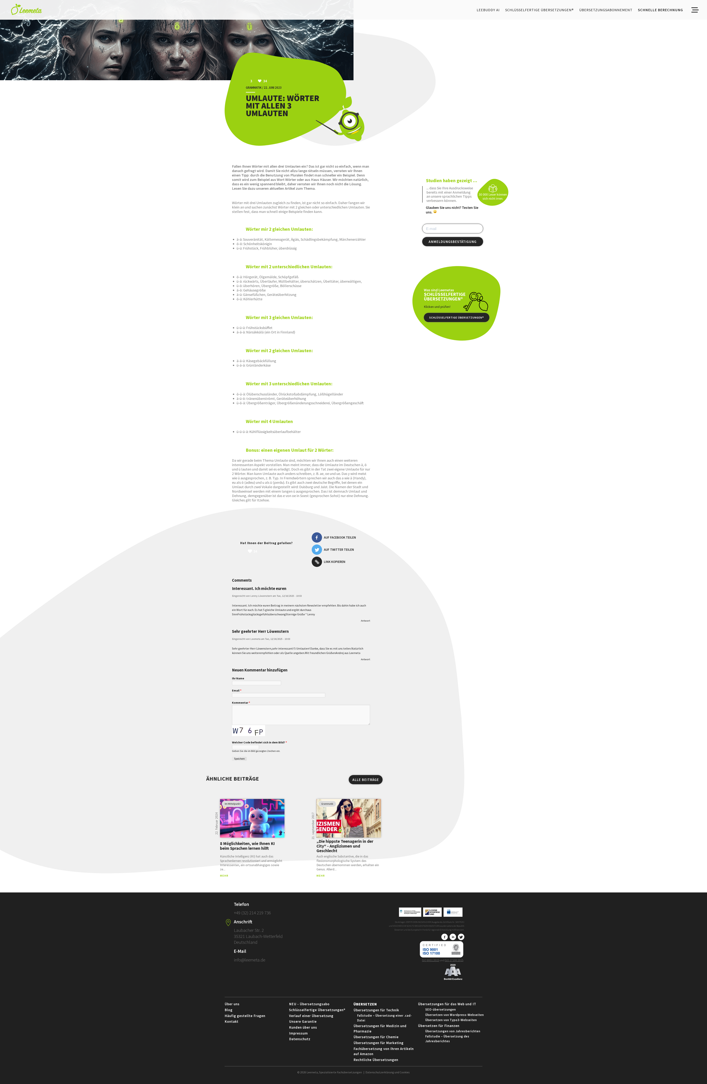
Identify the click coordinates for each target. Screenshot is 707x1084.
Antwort (365, 620)
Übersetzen (365, 1004)
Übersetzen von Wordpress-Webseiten (454, 1015)
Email (236, 690)
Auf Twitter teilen (339, 549)
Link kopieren (334, 562)
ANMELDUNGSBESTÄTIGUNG (452, 241)
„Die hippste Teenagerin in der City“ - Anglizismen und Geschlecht (344, 846)
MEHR (224, 875)
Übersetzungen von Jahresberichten (452, 1031)
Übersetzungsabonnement (605, 10)
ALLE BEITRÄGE (365, 779)
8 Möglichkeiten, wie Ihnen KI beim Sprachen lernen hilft (247, 846)
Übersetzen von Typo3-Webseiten (451, 1020)
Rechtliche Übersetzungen (376, 1060)
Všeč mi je (274, 551)
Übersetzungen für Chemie (376, 1037)
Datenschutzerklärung (379, 1072)
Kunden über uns (303, 1027)
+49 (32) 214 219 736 (252, 913)
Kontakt (231, 1021)
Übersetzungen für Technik (376, 1010)
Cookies (405, 1072)
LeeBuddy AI (488, 10)
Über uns (232, 1004)
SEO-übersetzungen (440, 1009)
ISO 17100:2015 (454, 960)
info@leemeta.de (249, 960)
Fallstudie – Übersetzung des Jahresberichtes (447, 1038)
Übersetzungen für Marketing (379, 1043)
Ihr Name (238, 678)
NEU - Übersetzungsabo (309, 1004)
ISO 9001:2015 (430, 960)
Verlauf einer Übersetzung (311, 1016)
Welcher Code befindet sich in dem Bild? (259, 742)
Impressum (298, 1033)
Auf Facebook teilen (340, 537)
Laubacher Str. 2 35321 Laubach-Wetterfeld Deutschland (258, 936)
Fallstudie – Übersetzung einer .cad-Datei (384, 1018)
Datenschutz (299, 1039)
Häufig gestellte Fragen (245, 1016)
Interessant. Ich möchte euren (259, 588)
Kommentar (241, 702)
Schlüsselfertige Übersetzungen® (539, 10)
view (252, 818)
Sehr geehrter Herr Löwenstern (260, 631)
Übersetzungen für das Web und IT (447, 1004)
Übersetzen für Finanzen (438, 1025)
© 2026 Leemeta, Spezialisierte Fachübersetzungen (329, 1072)
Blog (229, 1010)
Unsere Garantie (303, 1021)
